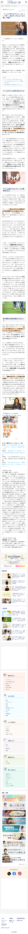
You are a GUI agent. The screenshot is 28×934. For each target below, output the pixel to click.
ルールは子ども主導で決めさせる (13, 79)
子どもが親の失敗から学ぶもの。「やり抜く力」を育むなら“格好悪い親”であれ (13, 447)
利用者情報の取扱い (21, 918)
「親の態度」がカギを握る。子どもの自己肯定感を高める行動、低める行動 (13, 452)
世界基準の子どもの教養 (10, 413)
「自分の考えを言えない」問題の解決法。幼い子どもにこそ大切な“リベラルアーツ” (13, 464)
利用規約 (11, 918)
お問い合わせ (19, 920)
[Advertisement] (14, 658)
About (3, 918)
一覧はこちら (22, 864)
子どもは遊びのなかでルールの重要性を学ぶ (13, 82)
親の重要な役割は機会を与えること (13, 84)
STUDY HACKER (5, 927)
